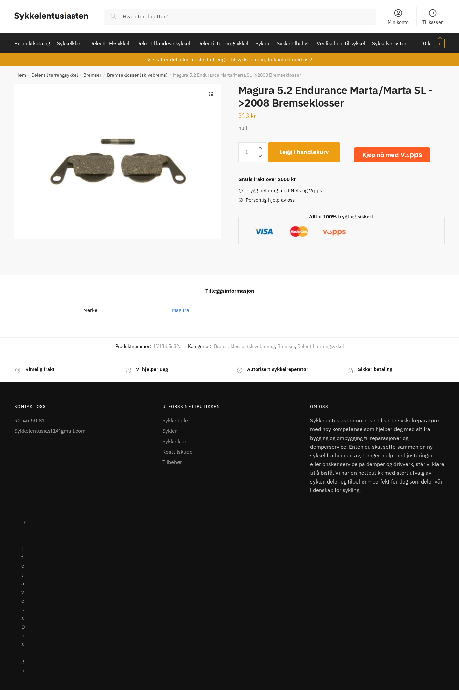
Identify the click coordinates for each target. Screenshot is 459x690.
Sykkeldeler (176, 420)
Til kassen (433, 22)
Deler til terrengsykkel (54, 75)
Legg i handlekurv (304, 152)
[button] (210, 93)
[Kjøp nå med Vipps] (392, 155)
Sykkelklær (175, 441)
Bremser (92, 75)
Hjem (20, 75)
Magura (180, 310)
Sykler (169, 430)
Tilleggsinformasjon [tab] (229, 290)
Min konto (398, 22)
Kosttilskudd (177, 451)
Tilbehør (172, 462)
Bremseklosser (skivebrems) (137, 75)
